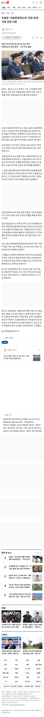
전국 (3, 13)
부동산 (17, 669)
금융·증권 (38, 665)
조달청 (5, 342)
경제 (27, 660)
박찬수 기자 (8, 29)
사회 (16, 660)
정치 (5, 660)
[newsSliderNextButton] (41, 553)
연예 (3, 608)
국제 (38, 660)
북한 (27, 665)
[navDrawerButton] (40, 2)
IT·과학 (27, 669)
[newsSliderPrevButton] (35, 553)
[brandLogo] (5, 2)
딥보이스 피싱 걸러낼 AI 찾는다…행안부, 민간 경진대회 (22, 431)
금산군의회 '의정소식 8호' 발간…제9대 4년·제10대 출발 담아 (16, 357)
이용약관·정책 (28, 686)
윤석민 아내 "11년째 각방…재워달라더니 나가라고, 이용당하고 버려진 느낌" (20, 578)
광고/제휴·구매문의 (17, 686)
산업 (5, 669)
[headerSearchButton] (33, 2)
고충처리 (37, 686)
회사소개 (6, 686)
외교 (16, 665)
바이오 (38, 669)
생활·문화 (5, 673)
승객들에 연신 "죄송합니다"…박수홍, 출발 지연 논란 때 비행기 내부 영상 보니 (20, 568)
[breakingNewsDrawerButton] (37, 2)
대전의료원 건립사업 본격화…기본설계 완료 (18, 422)
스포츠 (4, 634)
